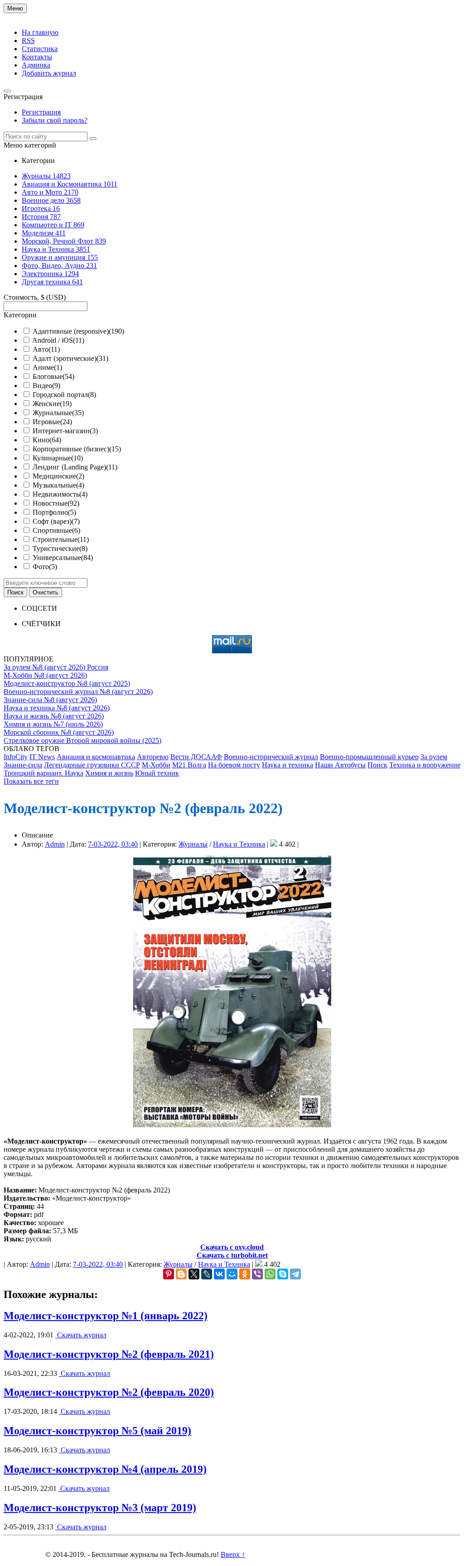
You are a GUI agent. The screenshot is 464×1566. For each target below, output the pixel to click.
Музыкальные (58, 485)
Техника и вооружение (424, 765)
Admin (55, 844)
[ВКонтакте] (219, 1274)
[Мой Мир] (232, 1274)
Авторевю (153, 757)
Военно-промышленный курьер (369, 757)
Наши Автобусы (340, 765)
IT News (42, 757)
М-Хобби (156, 765)
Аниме (47, 367)
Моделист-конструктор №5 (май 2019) (97, 1431)
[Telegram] (295, 1274)
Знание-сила (23, 765)
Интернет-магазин (65, 431)
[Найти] (93, 138)
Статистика (40, 49)
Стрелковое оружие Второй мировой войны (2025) (82, 740)
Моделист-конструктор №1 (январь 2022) (106, 1316)
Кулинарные (58, 458)
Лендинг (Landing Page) (75, 467)
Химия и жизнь (109, 773)
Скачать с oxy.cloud (232, 1247)
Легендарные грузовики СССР (92, 765)
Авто (46, 349)
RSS (28, 40)
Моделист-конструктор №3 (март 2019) (100, 1507)
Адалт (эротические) (70, 358)
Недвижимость (60, 494)
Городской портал (64, 394)
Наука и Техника (239, 844)
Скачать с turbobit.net (232, 1255)
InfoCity (16, 757)
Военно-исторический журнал (271, 757)
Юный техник (157, 773)
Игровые (52, 422)
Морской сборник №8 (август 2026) (59, 732)
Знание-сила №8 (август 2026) (50, 700)
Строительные (61, 539)
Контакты (37, 57)
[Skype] (282, 1274)
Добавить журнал (49, 73)
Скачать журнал (80, 1335)
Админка (36, 65)
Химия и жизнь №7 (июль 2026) (53, 724)
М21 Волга (189, 765)
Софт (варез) (56, 521)
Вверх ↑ (233, 1554)
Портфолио (54, 512)
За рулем (433, 757)
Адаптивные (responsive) (78, 331)
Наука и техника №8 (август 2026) (57, 708)
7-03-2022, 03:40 (113, 844)
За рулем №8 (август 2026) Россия (56, 667)
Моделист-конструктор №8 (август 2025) (67, 683)
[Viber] (257, 1274)
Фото (45, 566)
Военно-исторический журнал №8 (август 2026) (78, 691)
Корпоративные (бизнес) (77, 449)
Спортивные (56, 530)
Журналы (193, 844)
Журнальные (58, 413)
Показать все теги (31, 781)
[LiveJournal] (206, 1274)
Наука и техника (287, 765)
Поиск (377, 765)
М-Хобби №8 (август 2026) (45, 675)
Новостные (56, 503)
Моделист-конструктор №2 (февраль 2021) (109, 1354)
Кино (47, 440)
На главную (40, 32)
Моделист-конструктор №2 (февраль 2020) (109, 1392)
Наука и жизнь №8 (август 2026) (54, 716)
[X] (193, 1274)
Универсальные (63, 557)
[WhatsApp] (270, 1274)
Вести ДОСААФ (196, 757)
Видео (46, 385)
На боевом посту (234, 765)
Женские (52, 403)
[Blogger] (181, 1274)
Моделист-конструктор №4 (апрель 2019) (105, 1469)
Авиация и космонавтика (96, 757)
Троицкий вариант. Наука (43, 773)
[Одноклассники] (244, 1274)
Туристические (60, 548)
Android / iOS (58, 340)
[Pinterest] (168, 1274)
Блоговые (53, 376)
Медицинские (58, 476)
